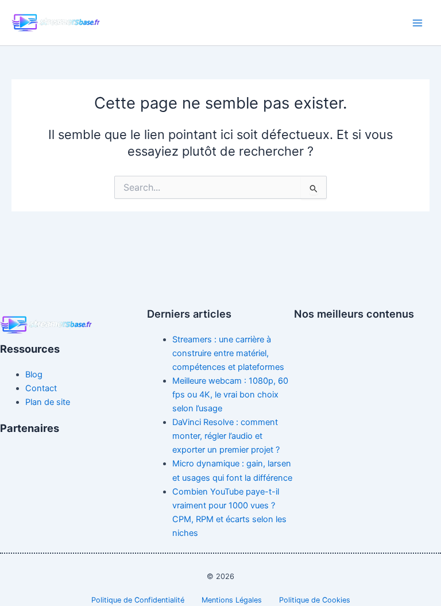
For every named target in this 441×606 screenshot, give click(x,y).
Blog (33, 374)
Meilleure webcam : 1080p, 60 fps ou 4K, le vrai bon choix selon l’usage (230, 395)
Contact (41, 388)
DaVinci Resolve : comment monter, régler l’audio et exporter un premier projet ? (226, 436)
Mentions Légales (232, 600)
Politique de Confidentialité (137, 600)
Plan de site (47, 402)
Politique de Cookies (314, 600)
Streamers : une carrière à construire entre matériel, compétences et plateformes (228, 353)
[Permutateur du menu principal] (417, 23)
